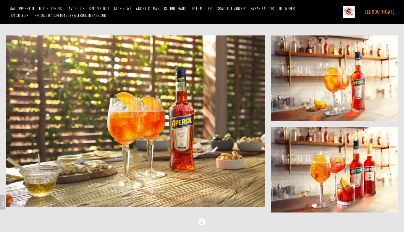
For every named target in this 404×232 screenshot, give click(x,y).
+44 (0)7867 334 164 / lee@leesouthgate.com (70, 15)
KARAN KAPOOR (262, 8)
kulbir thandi (176, 8)
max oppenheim (21, 8)
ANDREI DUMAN (147, 8)
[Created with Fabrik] (2, 202)
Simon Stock (99, 8)
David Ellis (76, 8)
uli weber (287, 8)
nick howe (122, 8)
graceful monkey (231, 8)
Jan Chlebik (19, 15)
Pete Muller (202, 8)
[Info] (202, 221)
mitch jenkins (50, 8)
